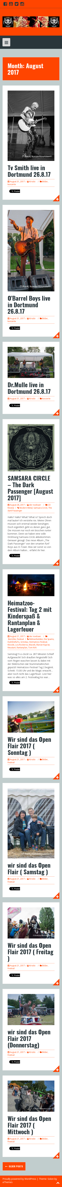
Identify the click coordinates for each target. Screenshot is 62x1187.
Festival (20, 639)
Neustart (12, 647)
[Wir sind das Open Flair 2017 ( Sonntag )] (31, 716)
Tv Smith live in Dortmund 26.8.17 (29, 170)
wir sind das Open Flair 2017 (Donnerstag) (29, 1038)
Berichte (12, 639)
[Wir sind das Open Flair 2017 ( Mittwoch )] (31, 1095)
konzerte (12, 184)
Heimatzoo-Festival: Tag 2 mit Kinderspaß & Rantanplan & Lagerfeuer (30, 615)
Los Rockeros (21, 644)
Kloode (11, 644)
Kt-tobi (32, 181)
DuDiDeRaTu (14, 642)
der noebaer (35, 504)
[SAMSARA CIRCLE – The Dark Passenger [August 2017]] (31, 447)
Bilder (45, 181)
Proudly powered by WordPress (19, 1178)
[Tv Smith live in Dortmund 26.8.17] (31, 125)
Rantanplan (22, 647)
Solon (51, 1178)
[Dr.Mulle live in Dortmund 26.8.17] (31, 362)
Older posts (15, 1166)
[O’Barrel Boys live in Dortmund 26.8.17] (31, 250)
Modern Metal (26, 507)
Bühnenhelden (36, 639)
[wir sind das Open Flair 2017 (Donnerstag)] (31, 1009)
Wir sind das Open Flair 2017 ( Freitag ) (30, 952)
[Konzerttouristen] (31, 21)
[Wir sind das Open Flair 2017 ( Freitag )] (31, 922)
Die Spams (49, 639)
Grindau (24, 642)
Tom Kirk (32, 647)
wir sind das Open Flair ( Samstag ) (29, 868)
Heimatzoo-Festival (38, 642)
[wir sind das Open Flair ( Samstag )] (31, 822)
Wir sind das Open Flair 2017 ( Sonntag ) (29, 746)
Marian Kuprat (43, 644)
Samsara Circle (40, 507)
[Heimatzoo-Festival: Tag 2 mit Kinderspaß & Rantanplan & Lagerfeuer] (31, 585)
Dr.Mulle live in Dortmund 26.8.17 (29, 388)
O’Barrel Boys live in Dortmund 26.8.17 (29, 304)
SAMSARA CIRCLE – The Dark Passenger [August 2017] (30, 487)
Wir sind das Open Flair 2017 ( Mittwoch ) (29, 1125)
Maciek (32, 644)
